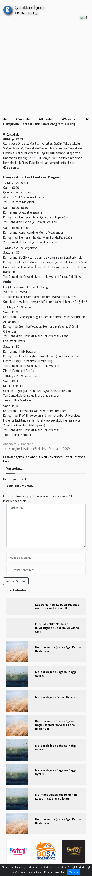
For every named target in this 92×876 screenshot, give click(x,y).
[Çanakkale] (7, 9)
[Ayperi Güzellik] (18, 851)
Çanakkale (12, 134)
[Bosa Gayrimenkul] (46, 851)
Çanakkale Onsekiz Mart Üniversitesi (39, 456)
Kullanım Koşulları (54, 872)
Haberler (27, 443)
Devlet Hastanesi (75, 456)
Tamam (73, 872)
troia (6, 461)
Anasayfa (9, 443)
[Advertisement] (46, 68)
